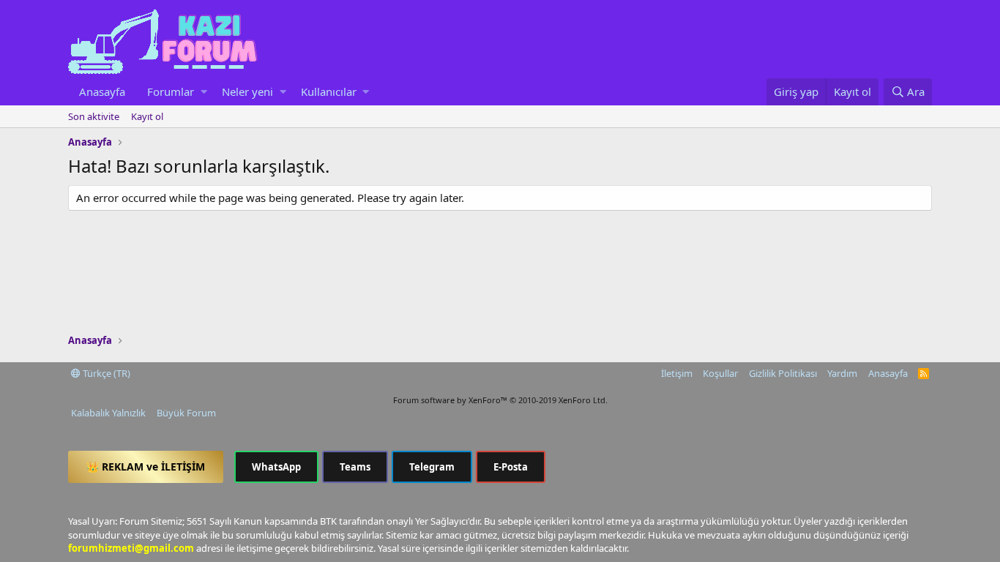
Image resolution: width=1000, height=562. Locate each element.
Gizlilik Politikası (783, 373)
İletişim (677, 373)
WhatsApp (276, 466)
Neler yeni (247, 91)
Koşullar (720, 373)
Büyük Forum (186, 412)
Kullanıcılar (329, 91)
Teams (355, 466)
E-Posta (510, 466)
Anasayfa (102, 91)
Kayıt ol (147, 116)
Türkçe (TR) (105, 373)
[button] (204, 91)
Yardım (842, 373)
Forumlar (170, 91)
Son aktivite (93, 116)
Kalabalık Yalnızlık (108, 412)
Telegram (432, 466)
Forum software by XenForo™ (500, 399)
